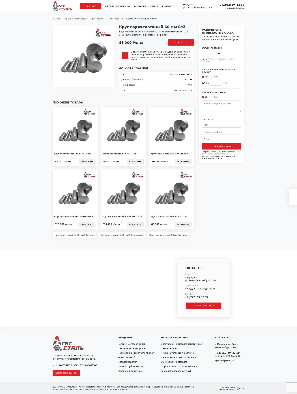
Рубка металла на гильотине (177, 353)
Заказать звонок (203, 306)
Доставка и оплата (146, 6)
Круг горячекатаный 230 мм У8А (169, 153)
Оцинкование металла (174, 361)
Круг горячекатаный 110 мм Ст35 (72, 153)
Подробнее (87, 161)
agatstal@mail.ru (235, 8)
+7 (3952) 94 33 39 (231, 4)
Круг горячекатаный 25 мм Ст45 (169, 216)
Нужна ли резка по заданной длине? (219, 71)
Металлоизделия (127, 361)
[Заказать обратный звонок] (293, 201)
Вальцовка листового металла (178, 357)
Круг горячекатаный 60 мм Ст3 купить (74, 235)
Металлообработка (117, 6)
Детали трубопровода (130, 366)
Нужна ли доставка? (214, 92)
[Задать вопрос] (293, 193)
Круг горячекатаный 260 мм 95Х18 (73, 216)
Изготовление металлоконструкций (182, 344)
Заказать (181, 42)
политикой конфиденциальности (218, 157)
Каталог (92, 6)
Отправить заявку (222, 146)
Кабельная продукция (131, 371)
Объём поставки (212, 48)
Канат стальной (127, 357)
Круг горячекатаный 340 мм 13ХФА (122, 216)
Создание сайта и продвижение (227, 388)
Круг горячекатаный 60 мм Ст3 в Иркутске (122, 235)
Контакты (168, 6)
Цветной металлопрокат (132, 348)
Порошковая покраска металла (179, 366)
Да (206, 76)
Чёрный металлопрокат (131, 344)
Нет (216, 76)
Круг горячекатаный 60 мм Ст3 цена (168, 235)
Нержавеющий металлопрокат (136, 353)
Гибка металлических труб (176, 371)
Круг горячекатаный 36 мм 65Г (120, 153)
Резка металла (169, 348)
